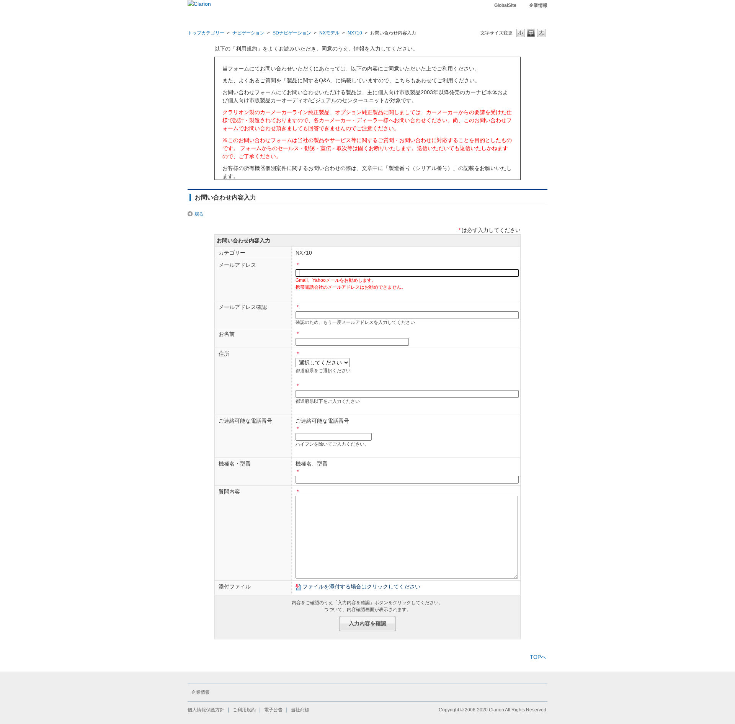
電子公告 (273, 710)
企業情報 (538, 5)
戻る (199, 214)
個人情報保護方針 (206, 710)
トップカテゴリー (206, 33)
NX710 (355, 33)
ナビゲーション (248, 33)
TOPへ (538, 657)
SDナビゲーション (292, 33)
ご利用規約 (244, 710)
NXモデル (329, 33)
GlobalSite (505, 5)
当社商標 (300, 710)
